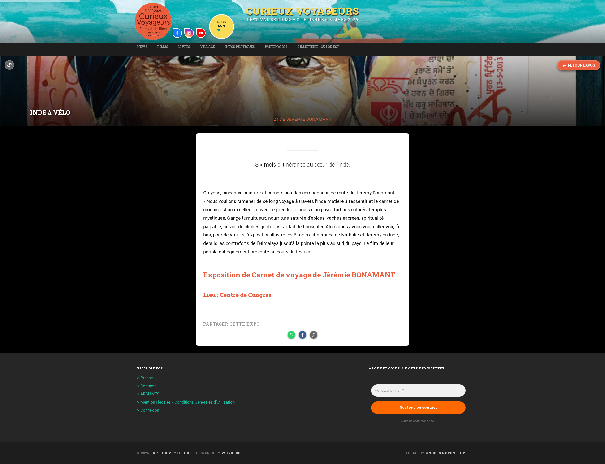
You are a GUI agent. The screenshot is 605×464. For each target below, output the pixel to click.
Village (207, 47)
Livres (184, 47)
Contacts (148, 385)
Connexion (149, 410)
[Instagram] (189, 33)
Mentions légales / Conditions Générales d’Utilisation (187, 402)
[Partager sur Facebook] (302, 335)
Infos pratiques (240, 47)
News (142, 47)
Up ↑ (464, 453)
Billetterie (307, 47)
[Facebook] (177, 33)
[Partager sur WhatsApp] (291, 335)
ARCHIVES (149, 393)
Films (162, 47)
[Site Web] (9, 65)
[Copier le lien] (313, 335)
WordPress (233, 453)
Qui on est (330, 47)
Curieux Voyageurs (302, 10)
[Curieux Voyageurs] (153, 21)
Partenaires (276, 47)
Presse (146, 377)
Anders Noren (440, 453)
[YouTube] (201, 33)
